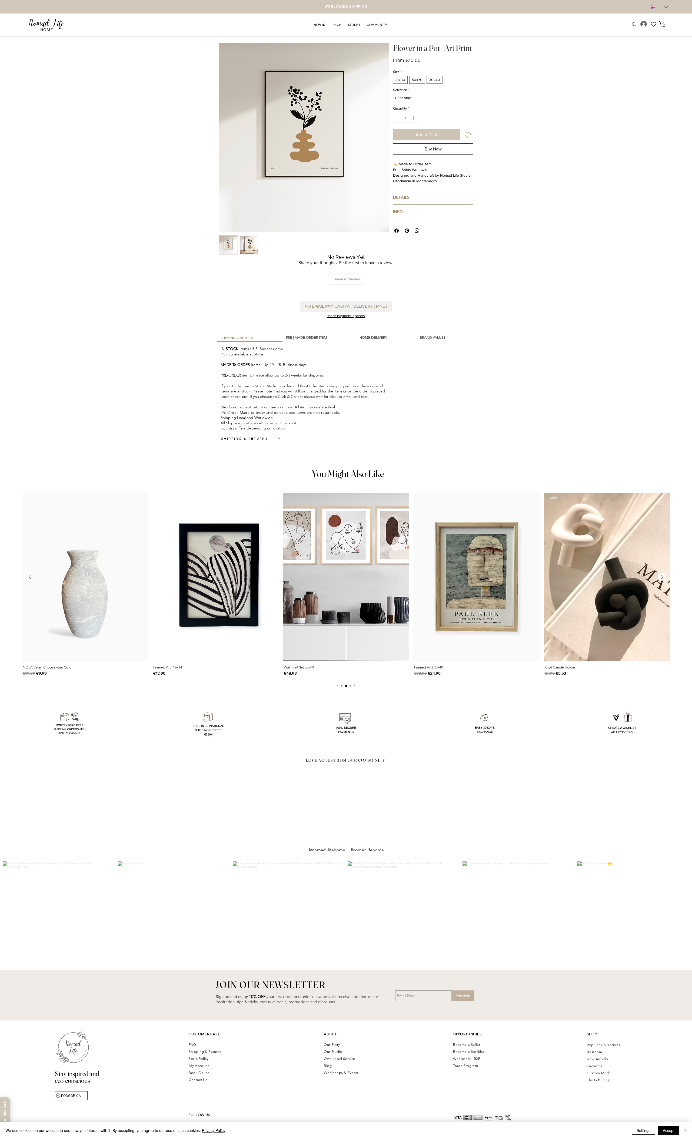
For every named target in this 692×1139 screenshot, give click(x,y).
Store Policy (199, 1059)
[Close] (685, 1130)
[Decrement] (397, 118)
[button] (319, 24)
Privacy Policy (213, 1130)
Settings (643, 1130)
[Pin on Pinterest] (407, 230)
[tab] (249, 337)
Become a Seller (466, 1045)
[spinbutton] (405, 118)
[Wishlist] (655, 24)
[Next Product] (662, 577)
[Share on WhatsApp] (417, 230)
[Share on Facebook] (396, 230)
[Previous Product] (30, 577)
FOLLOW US (199, 1115)
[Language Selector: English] (659, 7)
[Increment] (413, 118)
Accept (668, 1130)
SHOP (592, 1034)
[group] (346, 585)
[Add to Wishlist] (467, 134)
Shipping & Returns (205, 1052)
